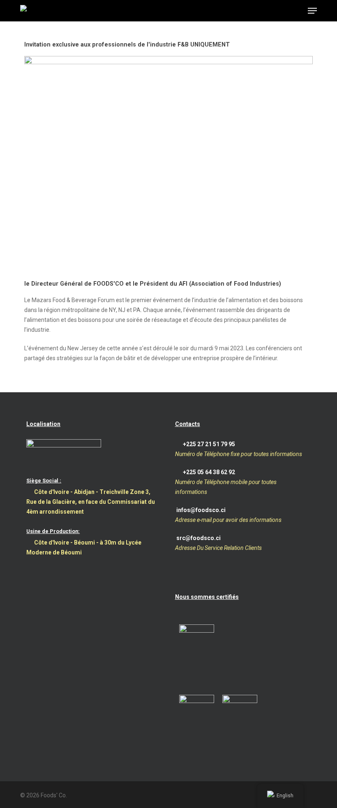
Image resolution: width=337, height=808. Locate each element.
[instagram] (313, 794)
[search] (280, 10)
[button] (312, 11)
